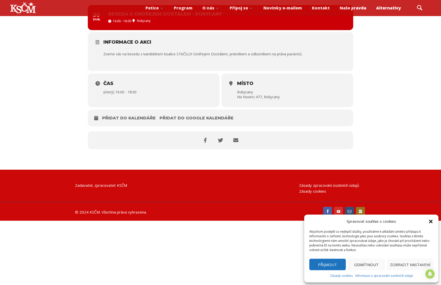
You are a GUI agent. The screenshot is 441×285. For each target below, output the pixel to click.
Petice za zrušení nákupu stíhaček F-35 (160, 15)
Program (183, 8)
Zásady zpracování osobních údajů (329, 185)
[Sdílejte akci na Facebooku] (205, 140)
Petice (152, 8)
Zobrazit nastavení (410, 264)
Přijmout (327, 264)
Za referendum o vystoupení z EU (160, 14)
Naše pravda (353, 8)
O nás (208, 8)
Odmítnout (366, 264)
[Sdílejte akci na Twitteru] (220, 140)
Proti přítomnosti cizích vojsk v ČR (158, 13)
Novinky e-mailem (282, 8)
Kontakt (321, 8)
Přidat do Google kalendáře (197, 118)
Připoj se (239, 8)
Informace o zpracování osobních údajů (384, 276)
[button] (430, 221)
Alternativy (388, 8)
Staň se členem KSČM (243, 15)
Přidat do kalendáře (129, 118)
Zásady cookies (341, 276)
